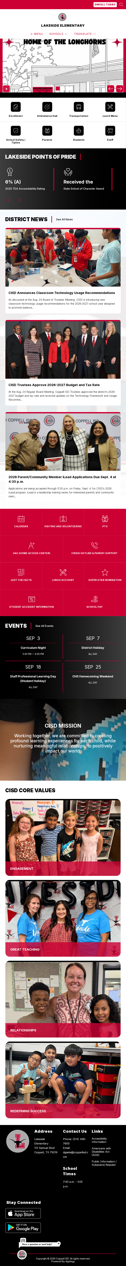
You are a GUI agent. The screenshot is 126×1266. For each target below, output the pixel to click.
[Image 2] (63, 88)
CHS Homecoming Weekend (92, 676)
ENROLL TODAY (105, 4)
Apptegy (70, 1261)
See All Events (44, 626)
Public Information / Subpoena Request (104, 1163)
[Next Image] (119, 88)
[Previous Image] (110, 88)
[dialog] (63, 837)
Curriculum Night (33, 647)
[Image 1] (58, 88)
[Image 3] (68, 88)
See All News (64, 219)
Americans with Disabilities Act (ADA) (101, 1152)
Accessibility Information (99, 1140)
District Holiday (93, 647)
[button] (9, 200)
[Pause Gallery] (6, 88)
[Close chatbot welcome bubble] (59, 1243)
